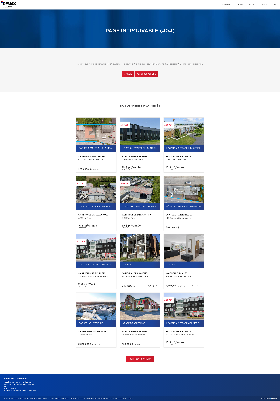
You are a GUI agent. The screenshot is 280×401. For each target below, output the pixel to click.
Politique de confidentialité (87, 398)
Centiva (273, 398)
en (275, 4)
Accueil (128, 74)
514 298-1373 (13, 388)
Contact (263, 4)
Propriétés (226, 4)
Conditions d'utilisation (106, 398)
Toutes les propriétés (140, 359)
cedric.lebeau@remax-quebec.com (23, 390)
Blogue (240, 4)
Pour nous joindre (146, 74)
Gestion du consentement (124, 398)
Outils (251, 4)
